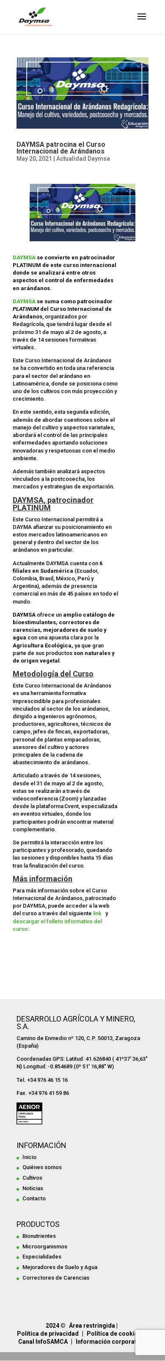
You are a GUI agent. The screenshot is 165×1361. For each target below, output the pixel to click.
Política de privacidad (48, 1333)
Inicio (29, 1157)
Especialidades (41, 1256)
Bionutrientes (39, 1236)
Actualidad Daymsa (83, 158)
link (98, 913)
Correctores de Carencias (55, 1278)
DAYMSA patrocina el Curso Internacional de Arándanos (60, 147)
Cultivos (32, 1178)
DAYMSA (24, 257)
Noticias (32, 1188)
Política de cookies (114, 1333)
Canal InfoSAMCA (43, 1341)
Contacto (34, 1198)
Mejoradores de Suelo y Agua (59, 1267)
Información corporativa (110, 1341)
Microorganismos (44, 1246)
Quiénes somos (42, 1167)
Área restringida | (93, 1325)
